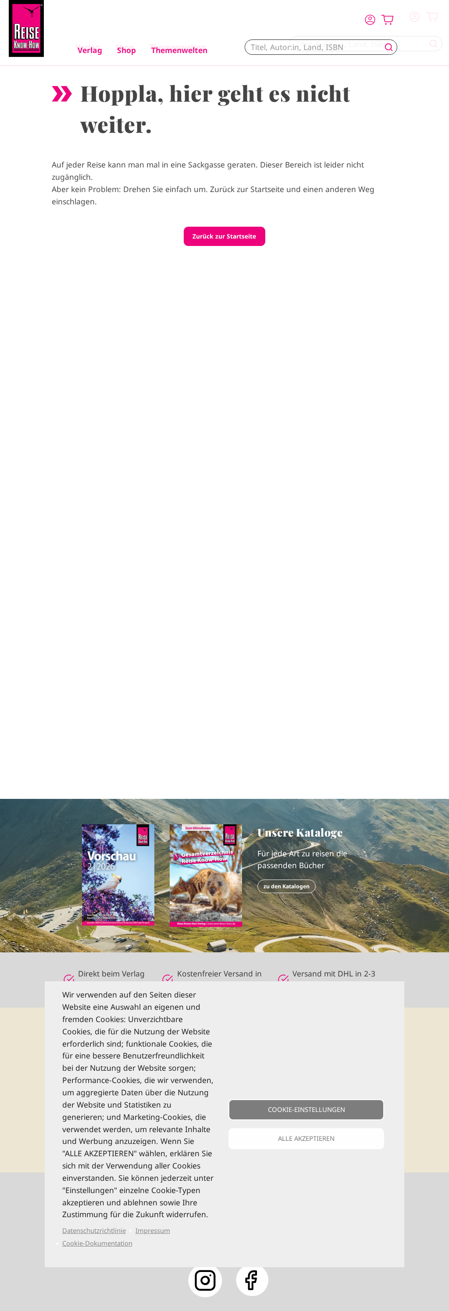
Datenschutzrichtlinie (94, 1230)
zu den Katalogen (287, 886)
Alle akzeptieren (306, 1138)
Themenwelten (179, 50)
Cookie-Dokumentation (97, 1243)
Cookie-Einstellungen (306, 1109)
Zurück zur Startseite (224, 236)
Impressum (152, 1230)
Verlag (90, 50)
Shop (126, 50)
